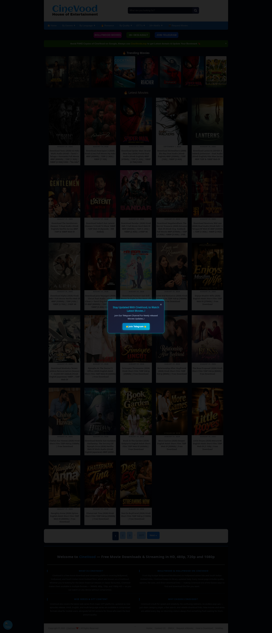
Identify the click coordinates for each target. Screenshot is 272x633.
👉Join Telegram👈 (136, 326)
